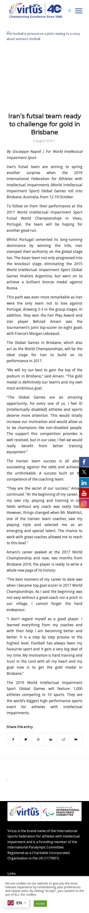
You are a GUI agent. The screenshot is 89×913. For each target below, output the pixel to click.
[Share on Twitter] (26, 739)
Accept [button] (40, 903)
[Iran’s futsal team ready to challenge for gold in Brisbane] (44, 69)
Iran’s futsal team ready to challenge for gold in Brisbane (44, 124)
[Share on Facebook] (13, 739)
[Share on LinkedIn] (51, 739)
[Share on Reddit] (63, 739)
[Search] (67, 10)
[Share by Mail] (76, 739)
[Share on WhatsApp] (38, 739)
